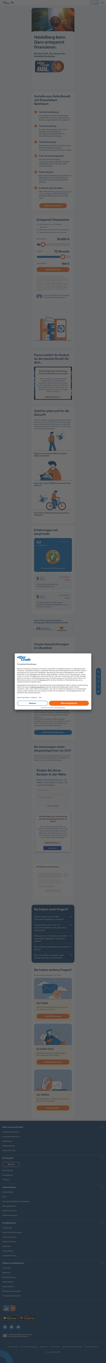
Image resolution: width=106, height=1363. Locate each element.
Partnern (43, 680)
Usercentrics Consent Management (56, 707)
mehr (40, 697)
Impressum (34, 697)
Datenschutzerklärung (37, 687)
